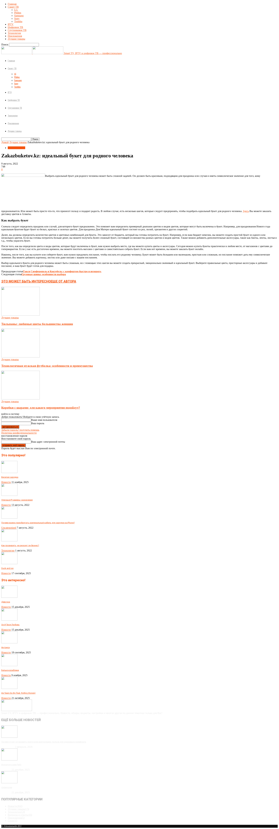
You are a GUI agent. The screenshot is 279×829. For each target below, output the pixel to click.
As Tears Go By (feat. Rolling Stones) (18, 693)
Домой (5, 142)
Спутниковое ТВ (17, 30)
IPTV (11, 24)
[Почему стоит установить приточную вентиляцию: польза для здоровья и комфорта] (9, 736)
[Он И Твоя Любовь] (9, 619)
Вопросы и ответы (20, 814)
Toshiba (18, 21)
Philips (17, 12)
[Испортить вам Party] (9, 759)
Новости (6, 482)
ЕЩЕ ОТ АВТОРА (63, 281)
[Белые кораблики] (9, 665)
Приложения (15, 36)
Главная (12, 4)
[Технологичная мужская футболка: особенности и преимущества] (20, 356)
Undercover (6, 787)
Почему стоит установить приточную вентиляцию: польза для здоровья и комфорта (43, 742)
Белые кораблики (10, 670)
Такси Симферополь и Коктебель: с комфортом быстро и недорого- (62, 271)
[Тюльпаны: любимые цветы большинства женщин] (20, 314)
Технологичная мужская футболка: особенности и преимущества (47, 365)
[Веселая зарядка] (9, 472)
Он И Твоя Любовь (10, 624)
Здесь (246, 211)
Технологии (14, 33)
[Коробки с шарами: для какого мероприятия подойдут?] (20, 398)
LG (16, 9)
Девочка (5, 602)
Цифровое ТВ (15, 27)
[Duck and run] (9, 563)
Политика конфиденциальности (19, 432)
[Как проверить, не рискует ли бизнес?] (9, 540)
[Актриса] (9, 642)
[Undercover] (9, 782)
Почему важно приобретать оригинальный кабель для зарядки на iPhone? (38, 522)
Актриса (5, 647)
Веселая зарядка (9, 477)
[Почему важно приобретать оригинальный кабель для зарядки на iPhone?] (9, 517)
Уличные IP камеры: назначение (17, 500)
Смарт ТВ (13, 6)
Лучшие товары (16, 38)
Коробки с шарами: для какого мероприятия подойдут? (40, 407)
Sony (17, 18)
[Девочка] (9, 596)
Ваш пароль (37, 423)
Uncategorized (8, 527)
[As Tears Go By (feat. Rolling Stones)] (9, 688)
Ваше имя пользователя (44, 420)
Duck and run (7, 568)
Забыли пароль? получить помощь (20, 430)
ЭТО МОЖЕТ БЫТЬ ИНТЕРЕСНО (26, 281)
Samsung (19, 15)
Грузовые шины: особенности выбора (44, 274)
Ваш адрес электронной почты (48, 441)
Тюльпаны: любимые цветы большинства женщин (37, 324)
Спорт (12, 820)
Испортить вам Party (11, 764)
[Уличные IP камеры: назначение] (9, 495)
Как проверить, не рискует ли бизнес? (20, 545)
